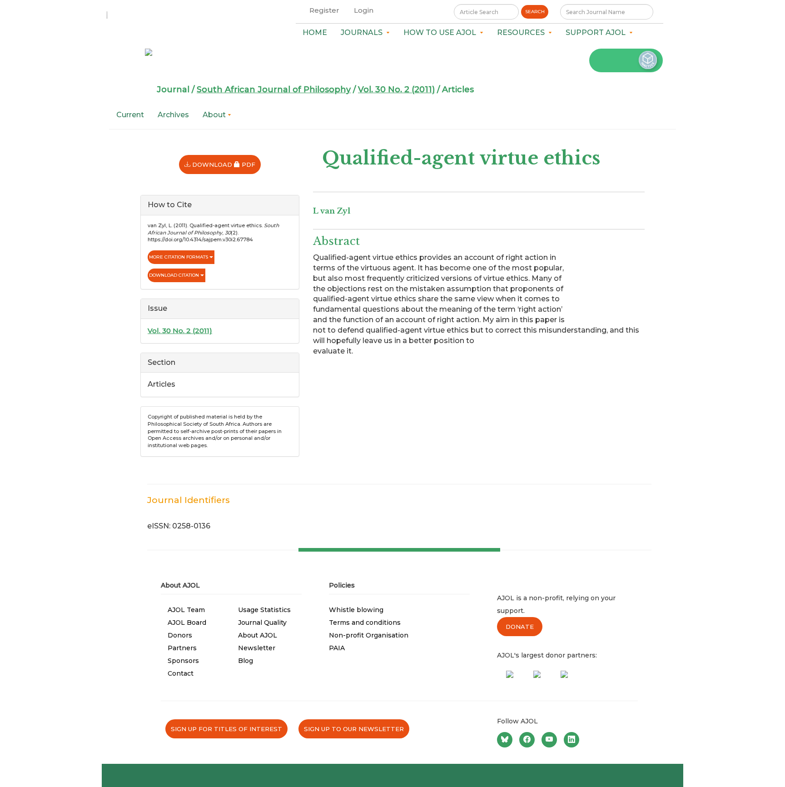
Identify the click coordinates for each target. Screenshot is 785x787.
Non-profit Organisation (368, 635)
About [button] (215, 114)
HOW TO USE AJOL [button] (441, 32)
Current (130, 114)
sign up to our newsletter (354, 728)
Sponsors (183, 661)
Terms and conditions (365, 622)
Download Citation (174, 275)
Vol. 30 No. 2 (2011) (396, 90)
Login (363, 10)
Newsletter (256, 648)
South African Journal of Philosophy (274, 90)
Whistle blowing (356, 610)
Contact (181, 673)
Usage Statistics (264, 610)
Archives (173, 114)
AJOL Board (187, 622)
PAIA (337, 648)
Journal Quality (262, 622)
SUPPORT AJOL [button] (597, 32)
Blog (245, 661)
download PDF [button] (225, 164)
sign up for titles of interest (226, 728)
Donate (520, 626)
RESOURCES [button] (522, 32)
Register (324, 10)
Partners (182, 648)
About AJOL (257, 635)
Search (535, 12)
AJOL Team (186, 610)
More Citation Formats (179, 257)
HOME (315, 32)
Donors (180, 635)
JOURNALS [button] (363, 32)
